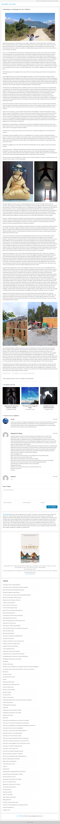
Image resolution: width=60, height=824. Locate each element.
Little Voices (5, 717)
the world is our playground (26, 378)
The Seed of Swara (7, 674)
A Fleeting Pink (6, 769)
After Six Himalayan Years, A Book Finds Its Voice (14, 620)
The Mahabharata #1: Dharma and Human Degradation (15, 656)
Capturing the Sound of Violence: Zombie (11, 406)
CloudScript (5, 707)
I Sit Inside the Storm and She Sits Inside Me (13, 615)
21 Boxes (5, 766)
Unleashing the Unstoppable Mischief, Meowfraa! (14, 771)
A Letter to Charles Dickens (9, 602)
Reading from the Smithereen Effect (48, 406)
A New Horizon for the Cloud (9, 623)
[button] (30, 181)
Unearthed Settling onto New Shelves (11, 592)
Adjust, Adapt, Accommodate (9, 797)
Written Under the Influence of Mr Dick (11, 600)
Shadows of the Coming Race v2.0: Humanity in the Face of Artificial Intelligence (21, 666)
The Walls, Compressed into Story (10, 802)
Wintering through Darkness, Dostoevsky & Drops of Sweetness (17, 700)
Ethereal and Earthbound (8, 633)
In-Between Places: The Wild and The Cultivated (13, 653)
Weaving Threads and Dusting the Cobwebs (13, 774)
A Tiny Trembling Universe (9, 648)
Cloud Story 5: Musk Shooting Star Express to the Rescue (16, 738)
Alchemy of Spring (7, 692)
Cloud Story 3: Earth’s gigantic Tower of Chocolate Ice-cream (16, 743)
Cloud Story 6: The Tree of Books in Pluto (12, 735)
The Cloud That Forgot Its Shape (30, 406)
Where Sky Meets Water (8, 630)
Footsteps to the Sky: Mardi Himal (10, 646)
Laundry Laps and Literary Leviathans (11, 651)
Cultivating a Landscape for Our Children (12, 712)
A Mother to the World (8, 715)
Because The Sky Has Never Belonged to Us (13, 610)
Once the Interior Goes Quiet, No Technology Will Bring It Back (17, 595)
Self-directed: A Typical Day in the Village (12, 779)
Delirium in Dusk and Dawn (9, 689)
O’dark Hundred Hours (8, 702)
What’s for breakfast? (8, 794)
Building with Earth (7, 799)
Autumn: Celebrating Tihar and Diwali (11, 758)
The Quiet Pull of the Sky (8, 638)
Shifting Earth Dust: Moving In (9, 705)
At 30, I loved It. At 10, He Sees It (10, 605)
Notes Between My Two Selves (10, 618)
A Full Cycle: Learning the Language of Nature (13, 751)
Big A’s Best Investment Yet (9, 613)
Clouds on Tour (9, 4)
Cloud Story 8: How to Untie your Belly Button (13, 728)
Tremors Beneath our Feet (9, 763)
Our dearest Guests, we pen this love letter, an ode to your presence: (19, 669)
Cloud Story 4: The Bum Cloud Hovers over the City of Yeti (16, 740)
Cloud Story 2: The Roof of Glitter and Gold (12, 746)
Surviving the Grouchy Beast (9, 787)
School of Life (32, 373)
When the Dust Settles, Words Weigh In (12, 625)
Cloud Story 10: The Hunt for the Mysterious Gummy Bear (16, 723)
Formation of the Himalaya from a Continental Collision (15, 804)
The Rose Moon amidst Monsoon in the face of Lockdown (16, 720)
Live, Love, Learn (24, 373)
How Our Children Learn (8, 687)
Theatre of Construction (8, 697)
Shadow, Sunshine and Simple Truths (11, 643)
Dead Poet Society (15, 378)
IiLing (12, 419)
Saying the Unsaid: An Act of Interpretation (12, 733)
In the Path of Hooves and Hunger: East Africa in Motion (15, 587)
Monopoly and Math (7, 792)
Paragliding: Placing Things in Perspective (12, 659)
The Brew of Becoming (8, 664)
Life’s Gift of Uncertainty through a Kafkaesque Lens (15, 756)
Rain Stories (5, 671)
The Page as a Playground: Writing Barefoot (13, 636)
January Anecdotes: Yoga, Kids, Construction (13, 753)
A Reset (4, 679)
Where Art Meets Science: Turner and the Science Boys (15, 628)
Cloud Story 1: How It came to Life (10, 748)
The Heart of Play (7, 694)
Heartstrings (5, 661)
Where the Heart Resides (8, 682)
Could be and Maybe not (8, 807)
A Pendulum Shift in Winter (9, 677)
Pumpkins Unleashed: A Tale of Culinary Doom (13, 641)
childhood (7, 378)
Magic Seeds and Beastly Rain (10, 761)
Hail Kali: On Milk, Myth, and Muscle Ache (12, 597)
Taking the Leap (6, 810)
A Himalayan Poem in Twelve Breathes (11, 584)
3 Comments (16, 373)
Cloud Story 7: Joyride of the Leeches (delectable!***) (15, 730)
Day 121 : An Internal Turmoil (9, 781)
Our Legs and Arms (7, 789)
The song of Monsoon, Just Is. (9, 776)
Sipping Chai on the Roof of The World (11, 784)
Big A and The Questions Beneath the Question (13, 590)
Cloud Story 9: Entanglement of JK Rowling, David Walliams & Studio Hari (19, 725)
